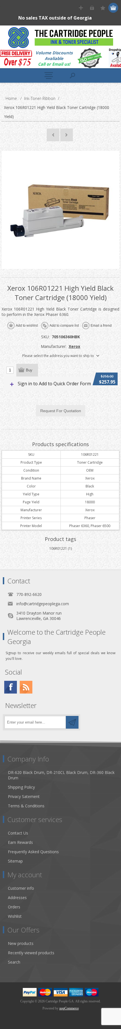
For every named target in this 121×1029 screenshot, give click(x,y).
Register (81, 8)
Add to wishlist (27, 326)
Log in (92, 8)
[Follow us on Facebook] (10, 687)
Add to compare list (64, 326)
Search (14, 962)
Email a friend (101, 326)
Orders (14, 907)
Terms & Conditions (26, 805)
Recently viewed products (31, 952)
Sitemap (15, 861)
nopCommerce (69, 1008)
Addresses (17, 897)
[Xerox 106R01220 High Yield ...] (53, 135)
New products (20, 943)
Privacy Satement (24, 796)
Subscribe (72, 722)
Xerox (74, 346)
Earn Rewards (20, 842)
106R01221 (58, 548)
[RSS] (26, 687)
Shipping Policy (21, 787)
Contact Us (18, 833)
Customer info (21, 888)
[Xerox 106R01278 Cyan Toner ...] (66, 135)
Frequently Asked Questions (33, 851)
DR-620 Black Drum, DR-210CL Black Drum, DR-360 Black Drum (61, 775)
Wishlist (15, 916)
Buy (29, 370)
